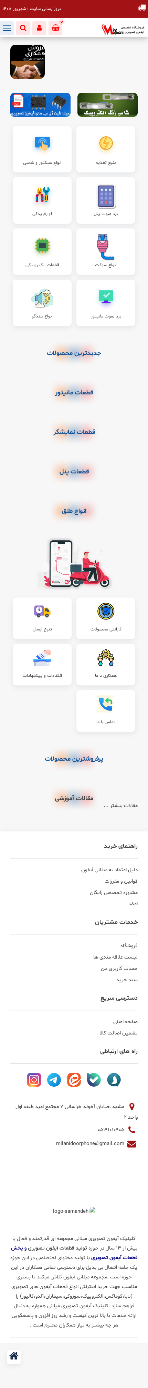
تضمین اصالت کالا (118, 1033)
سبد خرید (127, 980)
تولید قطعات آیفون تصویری (58, 1248)
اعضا (133, 904)
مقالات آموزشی (74, 798)
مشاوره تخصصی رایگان (114, 892)
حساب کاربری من (119, 968)
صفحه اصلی (125, 1022)
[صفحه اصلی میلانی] (14, 1357)
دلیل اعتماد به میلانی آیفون (109, 870)
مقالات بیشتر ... (121, 805)
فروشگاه (129, 946)
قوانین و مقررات (121, 881)
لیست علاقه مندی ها (115, 957)
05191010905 (112, 1130)
